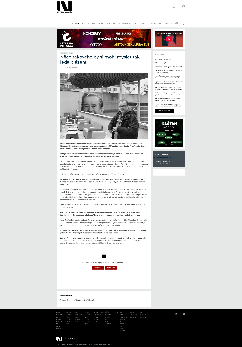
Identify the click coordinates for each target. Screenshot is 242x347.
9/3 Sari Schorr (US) (163, 162)
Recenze (58, 319)
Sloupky (107, 322)
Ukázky (68, 322)
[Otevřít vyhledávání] (182, 23)
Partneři (123, 331)
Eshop (152, 24)
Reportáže (59, 322)
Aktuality (159, 55)
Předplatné (111, 268)
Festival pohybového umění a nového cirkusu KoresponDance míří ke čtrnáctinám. (167, 99)
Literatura (88, 24)
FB (179, 6)
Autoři (122, 324)
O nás (121, 315)
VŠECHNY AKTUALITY (164, 111)
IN (174, 6)
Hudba (75, 24)
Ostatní (58, 328)
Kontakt (122, 326)
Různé (142, 24)
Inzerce (122, 322)
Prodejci (122, 319)
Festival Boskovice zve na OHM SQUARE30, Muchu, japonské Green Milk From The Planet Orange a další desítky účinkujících (168, 77)
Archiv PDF (133, 317)
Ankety (58, 326)
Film (100, 24)
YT (183, 6)
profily (68, 317)
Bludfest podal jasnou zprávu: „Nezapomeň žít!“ (169, 67)
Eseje (57, 324)
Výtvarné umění (127, 24)
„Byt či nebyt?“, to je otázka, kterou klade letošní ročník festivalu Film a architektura (169, 82)
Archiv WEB (133, 315)
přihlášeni (90, 300)
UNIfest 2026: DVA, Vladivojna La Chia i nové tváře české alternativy (168, 71)
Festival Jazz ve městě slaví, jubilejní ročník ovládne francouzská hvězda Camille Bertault (168, 105)
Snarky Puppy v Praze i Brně (163, 59)
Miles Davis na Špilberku (162, 63)
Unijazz (122, 328)
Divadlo (110, 24)
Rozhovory (64, 53)
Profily (58, 317)
